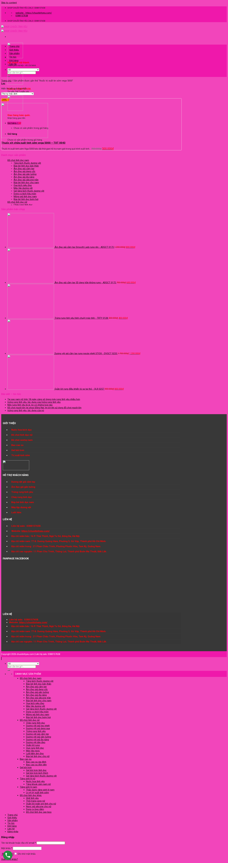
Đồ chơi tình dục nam (18, 160)
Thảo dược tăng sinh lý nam (40, 789)
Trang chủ (14, 46)
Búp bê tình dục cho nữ (37, 756)
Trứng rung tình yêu (36, 731)
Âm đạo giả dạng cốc (24, 171)
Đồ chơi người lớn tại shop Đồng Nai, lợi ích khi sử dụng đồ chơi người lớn (44, 407)
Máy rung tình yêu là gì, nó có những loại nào (30, 404)
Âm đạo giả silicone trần (26, 179)
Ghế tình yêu (32, 798)
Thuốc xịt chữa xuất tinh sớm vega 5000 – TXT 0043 (33, 142)
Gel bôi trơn (26, 767)
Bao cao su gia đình (36, 762)
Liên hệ (12, 64)
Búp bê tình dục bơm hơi (26, 199)
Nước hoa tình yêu (35, 781)
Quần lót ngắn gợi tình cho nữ (41, 803)
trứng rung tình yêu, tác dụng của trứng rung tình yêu (33, 402)
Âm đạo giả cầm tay (24, 168)
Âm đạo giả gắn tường (25, 174)
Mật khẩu (6, 848)
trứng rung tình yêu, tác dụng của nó (25, 410)
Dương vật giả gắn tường (38, 736)
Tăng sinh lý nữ (27, 778)
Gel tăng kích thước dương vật (29, 191)
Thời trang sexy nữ (35, 801)
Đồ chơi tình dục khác (31, 795)
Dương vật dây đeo (35, 742)
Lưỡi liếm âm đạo (35, 753)
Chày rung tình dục (23, 204)
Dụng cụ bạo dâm (35, 809)
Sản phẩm (14, 53)
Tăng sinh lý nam (28, 787)
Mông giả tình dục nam (25, 196)
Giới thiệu (14, 49)
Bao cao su (25, 759)
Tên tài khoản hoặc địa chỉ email (18, 842)
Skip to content (9, 2)
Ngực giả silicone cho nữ (38, 806)
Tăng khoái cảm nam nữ (38, 784)
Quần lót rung (33, 745)
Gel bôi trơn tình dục (36, 770)
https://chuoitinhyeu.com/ (35, 531)
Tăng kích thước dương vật (27, 163)
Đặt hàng (13, 60)
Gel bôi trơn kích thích (37, 773)
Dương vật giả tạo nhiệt (38, 725)
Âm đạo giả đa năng (24, 177)
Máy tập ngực (33, 750)
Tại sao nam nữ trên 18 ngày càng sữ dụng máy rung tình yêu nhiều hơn (43, 399)
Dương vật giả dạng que (38, 728)
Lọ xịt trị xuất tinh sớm (37, 792)
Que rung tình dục (35, 748)
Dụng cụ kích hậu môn (25, 193)
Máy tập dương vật (23, 188)
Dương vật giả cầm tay (37, 734)
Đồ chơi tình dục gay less (38, 812)
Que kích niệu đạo (23, 185)
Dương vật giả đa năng (37, 739)
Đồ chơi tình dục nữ (17, 202)
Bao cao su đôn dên (36, 764)
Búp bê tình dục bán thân (26, 165)
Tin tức (12, 57)
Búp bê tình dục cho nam (26, 182)
